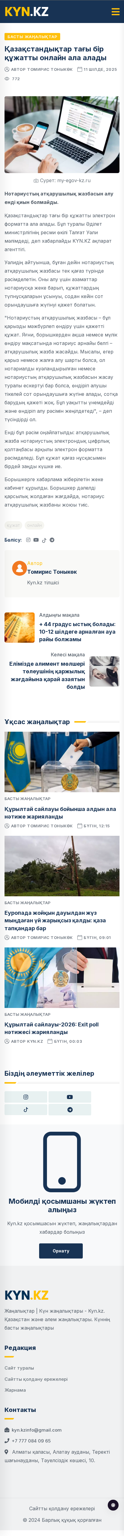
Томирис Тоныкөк (50, 69)
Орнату (61, 1250)
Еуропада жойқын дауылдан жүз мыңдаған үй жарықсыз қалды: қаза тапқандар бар (55, 920)
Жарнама (15, 1390)
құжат (13, 525)
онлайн (34, 525)
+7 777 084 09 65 (31, 1441)
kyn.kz (35, 1041)
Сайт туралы (19, 1368)
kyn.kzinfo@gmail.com (37, 1430)
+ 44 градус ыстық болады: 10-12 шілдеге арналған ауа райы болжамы (77, 631)
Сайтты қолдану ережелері (36, 1379)
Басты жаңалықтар (32, 36)
